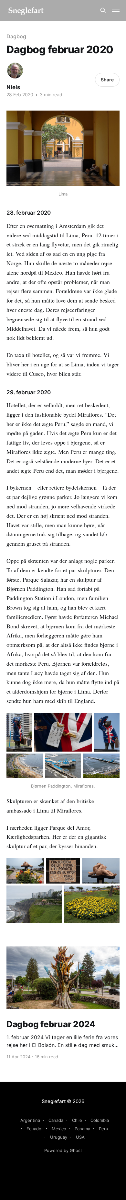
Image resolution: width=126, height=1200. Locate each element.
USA (80, 1137)
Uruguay (58, 1137)
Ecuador (34, 1128)
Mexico (59, 1128)
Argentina (30, 1120)
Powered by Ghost (63, 1150)
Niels (13, 87)
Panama (82, 1128)
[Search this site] (103, 10)
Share (107, 79)
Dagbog (16, 36)
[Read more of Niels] (15, 70)
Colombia (99, 1120)
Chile (77, 1120)
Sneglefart (54, 1101)
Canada (55, 1120)
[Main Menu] (116, 10)
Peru (103, 1128)
